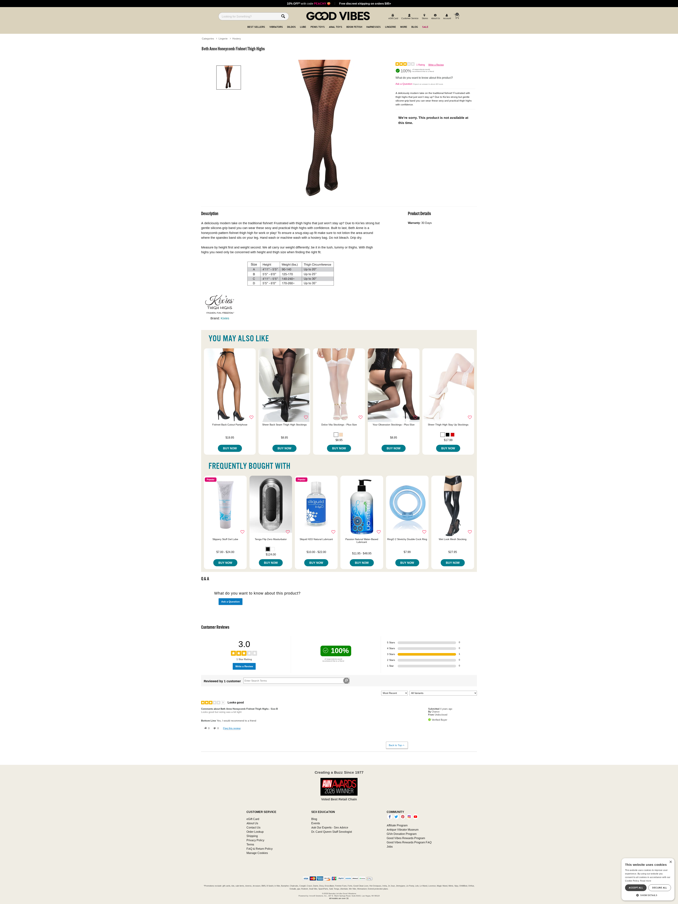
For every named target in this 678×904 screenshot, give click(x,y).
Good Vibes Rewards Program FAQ (409, 842)
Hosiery (236, 38)
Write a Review (436, 64)
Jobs (390, 846)
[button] (336, 435)
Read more (645, 880)
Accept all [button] (636, 887)
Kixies (225, 318)
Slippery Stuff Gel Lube (225, 539)
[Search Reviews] (346, 681)
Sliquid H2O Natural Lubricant (316, 539)
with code (309, 3)
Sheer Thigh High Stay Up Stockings (448, 424)
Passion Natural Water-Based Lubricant (361, 541)
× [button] (670, 862)
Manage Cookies (257, 853)
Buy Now (230, 448)
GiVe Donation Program (402, 834)
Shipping (252, 836)
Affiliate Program (397, 825)
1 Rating (420, 64)
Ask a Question (404, 83)
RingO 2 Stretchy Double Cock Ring (407, 539)
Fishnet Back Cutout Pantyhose (229, 424)
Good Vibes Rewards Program (406, 838)
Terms (250, 844)
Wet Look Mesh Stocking (452, 539)
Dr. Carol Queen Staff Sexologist (331, 831)
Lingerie (223, 38)
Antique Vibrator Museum (402, 829)
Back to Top (395, 745)
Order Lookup (255, 831)
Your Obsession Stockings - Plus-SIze (394, 424)
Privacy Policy (255, 840)
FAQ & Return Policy (259, 848)
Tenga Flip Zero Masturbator (271, 539)
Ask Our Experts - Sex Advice (329, 827)
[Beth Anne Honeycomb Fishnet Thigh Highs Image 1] (325, 130)
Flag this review (231, 728)
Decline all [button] (659, 887)
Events (315, 823)
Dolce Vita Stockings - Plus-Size (339, 424)
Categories (208, 38)
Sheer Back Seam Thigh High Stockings (284, 424)
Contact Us (253, 827)
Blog (314, 819)
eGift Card (252, 819)
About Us (252, 823)
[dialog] (648, 879)
